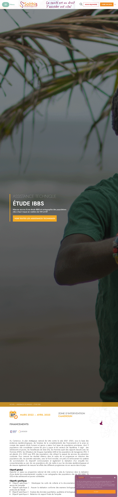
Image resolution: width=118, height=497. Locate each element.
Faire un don (107, 4)
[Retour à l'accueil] (31, 4)
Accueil (12, 404)
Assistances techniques (24, 404)
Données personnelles (100, 495)
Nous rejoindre (91, 4)
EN (115, 4)
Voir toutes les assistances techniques (34, 218)
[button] (115, 477)
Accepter (96, 492)
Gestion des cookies (91, 495)
